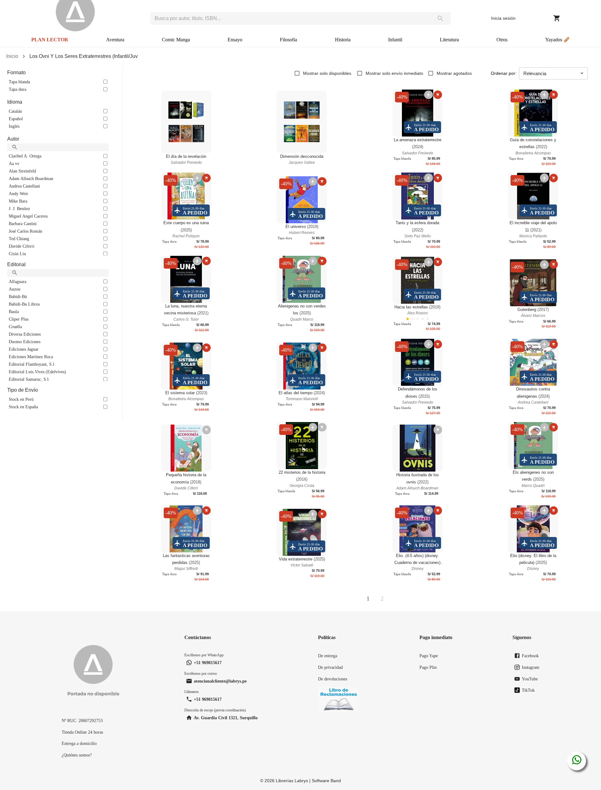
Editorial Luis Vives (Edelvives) (37, 371)
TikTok (528, 690)
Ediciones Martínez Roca (31, 356)
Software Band (326, 780)
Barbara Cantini (23, 223)
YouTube (530, 678)
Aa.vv (14, 163)
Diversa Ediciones (25, 334)
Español (16, 118)
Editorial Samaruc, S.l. (29, 379)
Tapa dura (17, 89)
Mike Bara (18, 201)
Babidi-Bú (18, 296)
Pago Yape (428, 655)
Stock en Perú (21, 399)
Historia (343, 39)
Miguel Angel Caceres (28, 216)
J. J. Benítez (19, 208)
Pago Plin (428, 667)
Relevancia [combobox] (534, 73)
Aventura (115, 39)
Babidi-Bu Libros (24, 304)
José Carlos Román (25, 231)
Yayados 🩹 (557, 39)
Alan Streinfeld (22, 170)
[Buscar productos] (440, 18)
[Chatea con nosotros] (576, 760)
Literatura (449, 39)
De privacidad (330, 667)
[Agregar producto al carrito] (438, 94)
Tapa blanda (19, 81)
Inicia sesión (503, 18)
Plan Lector (49, 39)
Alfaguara (17, 281)
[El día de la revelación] (186, 121)
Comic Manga (176, 39)
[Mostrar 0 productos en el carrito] (557, 18)
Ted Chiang (19, 238)
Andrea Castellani (24, 185)
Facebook (530, 655)
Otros (501, 39)
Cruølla (15, 326)
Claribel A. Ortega (25, 155)
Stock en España (23, 406)
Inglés (14, 126)
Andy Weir (18, 193)
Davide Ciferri (21, 246)
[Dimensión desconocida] (302, 121)
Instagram (530, 667)
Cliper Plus (18, 319)
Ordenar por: (503, 73)
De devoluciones (332, 678)
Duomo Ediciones (24, 341)
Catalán (15, 111)
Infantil (395, 39)
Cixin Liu (17, 253)
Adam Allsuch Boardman (31, 178)
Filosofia (288, 39)
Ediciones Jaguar (24, 349)
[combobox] (290, 18)
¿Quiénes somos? (77, 754)
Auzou (14, 289)
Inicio (12, 56)
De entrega (327, 655)
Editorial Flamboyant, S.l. (32, 364)
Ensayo (235, 39)
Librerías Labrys (292, 780)
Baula (14, 311)
